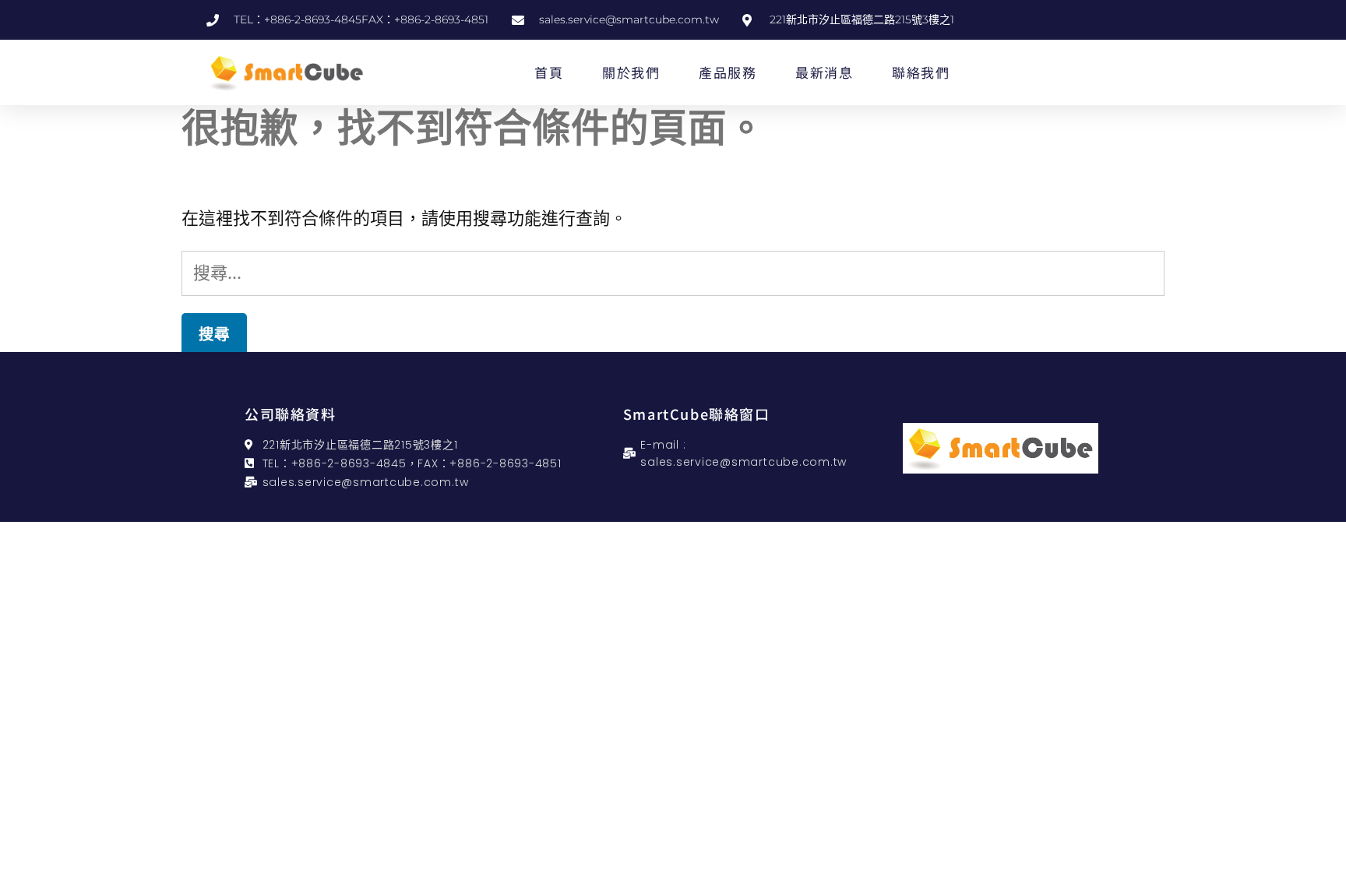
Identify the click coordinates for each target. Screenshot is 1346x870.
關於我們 (631, 72)
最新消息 (824, 72)
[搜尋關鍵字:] (673, 272)
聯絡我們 (921, 72)
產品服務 (727, 72)
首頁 (548, 72)
